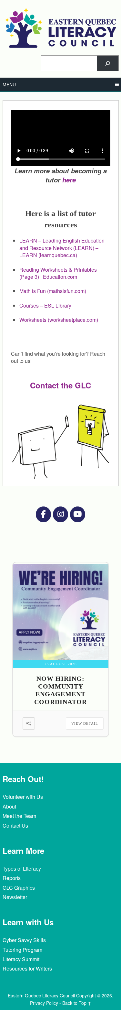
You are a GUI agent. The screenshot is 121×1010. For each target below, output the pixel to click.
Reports (12, 878)
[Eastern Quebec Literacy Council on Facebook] (43, 514)
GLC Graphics (19, 887)
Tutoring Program (22, 949)
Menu (9, 84)
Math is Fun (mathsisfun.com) (52, 291)
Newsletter (15, 897)
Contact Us (15, 825)
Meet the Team (19, 816)
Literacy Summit (21, 959)
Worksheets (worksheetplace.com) (58, 319)
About (9, 806)
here (69, 179)
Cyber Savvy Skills (24, 940)
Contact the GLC (60, 385)
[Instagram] (60, 514)
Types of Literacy (22, 868)
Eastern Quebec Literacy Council (41, 995)
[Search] (107, 63)
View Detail (84, 723)
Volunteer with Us (23, 796)
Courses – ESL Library (45, 305)
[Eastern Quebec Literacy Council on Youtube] (77, 514)
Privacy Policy (44, 1003)
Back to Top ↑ (76, 1003)
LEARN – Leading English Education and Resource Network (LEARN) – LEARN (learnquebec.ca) (62, 248)
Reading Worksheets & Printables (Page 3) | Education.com (58, 273)
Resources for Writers (27, 968)
